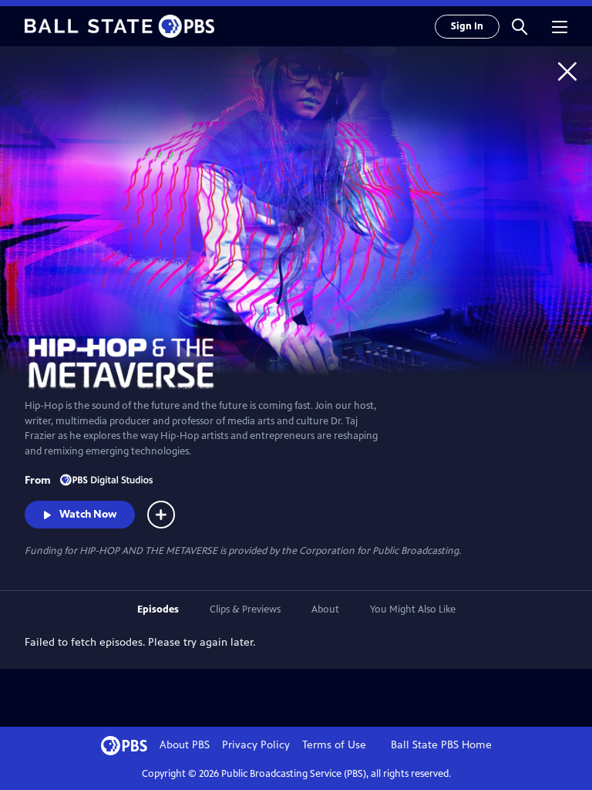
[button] (520, 26)
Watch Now (87, 514)
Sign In (467, 26)
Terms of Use (334, 744)
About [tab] (325, 609)
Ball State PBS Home (441, 744)
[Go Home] (567, 71)
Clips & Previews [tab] (245, 609)
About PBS (185, 744)
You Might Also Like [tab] (413, 609)
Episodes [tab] (158, 609)
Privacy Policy (256, 744)
